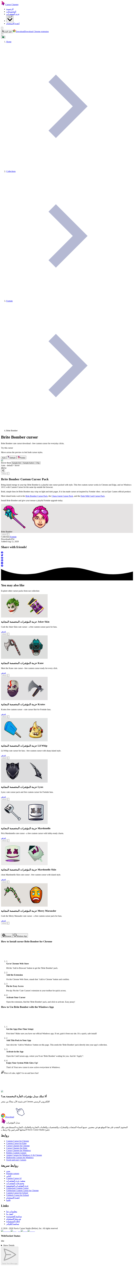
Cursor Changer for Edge (16, 1148)
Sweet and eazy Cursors (16, 1160)
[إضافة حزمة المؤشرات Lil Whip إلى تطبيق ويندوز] (8, 758)
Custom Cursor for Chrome (17, 1141)
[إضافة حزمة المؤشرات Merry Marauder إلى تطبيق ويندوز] (8, 923)
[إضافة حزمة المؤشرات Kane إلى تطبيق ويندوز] (8, 675)
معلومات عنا (11, 1211)
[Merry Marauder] (24, 906)
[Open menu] (2, 28)
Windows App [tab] (22, 936)
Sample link (16, 463)
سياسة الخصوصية (14, 1216)
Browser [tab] (8, 936)
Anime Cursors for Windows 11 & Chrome (24, 1155)
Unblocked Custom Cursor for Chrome (22, 1190)
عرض (3, 631)
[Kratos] (24, 699)
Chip (38, 463)
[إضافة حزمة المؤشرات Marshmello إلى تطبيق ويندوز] (8, 840)
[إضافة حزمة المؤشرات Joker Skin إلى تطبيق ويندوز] (8, 634)
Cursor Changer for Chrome (18, 1146)
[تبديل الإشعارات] (2, 34)
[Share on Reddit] (67, 566)
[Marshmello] (24, 823)
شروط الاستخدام (13, 1219)
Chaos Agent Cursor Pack (62, 496)
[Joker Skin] (24, 617)
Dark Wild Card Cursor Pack (93, 496)
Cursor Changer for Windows (18, 1150)
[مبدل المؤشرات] (3, 1123)
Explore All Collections (10, 1093)
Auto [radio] (4, 458)
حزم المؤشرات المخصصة (17, 1186)
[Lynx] (24, 782)
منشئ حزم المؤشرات (15, 1181)
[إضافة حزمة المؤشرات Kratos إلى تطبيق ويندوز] (8, 716)
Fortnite (13, 537)
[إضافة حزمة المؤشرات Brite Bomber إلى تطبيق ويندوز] (8, 473)
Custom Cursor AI (13, 1178)
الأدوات (9, 17)
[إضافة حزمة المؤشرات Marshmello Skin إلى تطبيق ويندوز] (8, 882)
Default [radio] (12, 458)
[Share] (3, 470)
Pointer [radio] (22, 458)
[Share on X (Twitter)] (67, 555)
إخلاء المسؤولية (13, 1221)
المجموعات (11, 11)
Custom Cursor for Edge (16, 1143)
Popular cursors (12, 1173)
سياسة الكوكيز (12, 1224)
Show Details (8, 1245)
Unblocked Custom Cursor (17, 1188)
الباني (8, 1176)
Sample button (28, 463)
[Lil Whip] (24, 741)
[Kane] (24, 658)
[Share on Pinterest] (67, 558)
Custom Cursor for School (17, 1193)
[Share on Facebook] (67, 552)
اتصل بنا (9, 1214)
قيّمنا (8, 1200)
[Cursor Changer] (3, 4)
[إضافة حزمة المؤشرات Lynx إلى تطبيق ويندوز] (8, 799)
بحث (8, 1171)
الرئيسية (9, 9)
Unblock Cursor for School (17, 1195)
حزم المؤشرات (12, 14)
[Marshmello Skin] (24, 864)
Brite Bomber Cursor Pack (37, 496)
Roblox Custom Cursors (16, 1153)
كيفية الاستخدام (13, 23)
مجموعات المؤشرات (15, 1183)
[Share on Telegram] (67, 563)
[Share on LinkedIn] (67, 560)
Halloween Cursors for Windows (20, 1157)
